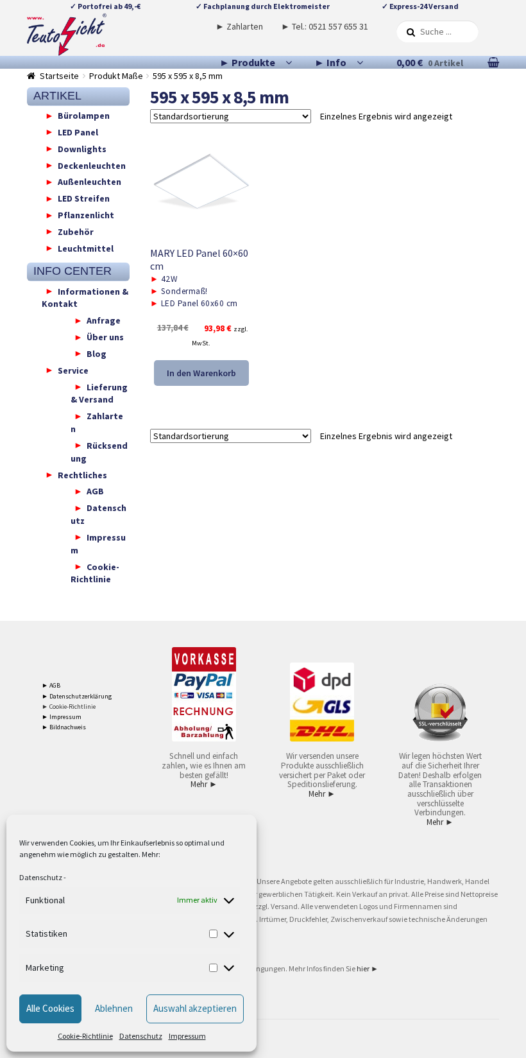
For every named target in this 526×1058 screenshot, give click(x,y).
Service (73, 370)
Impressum (187, 1036)
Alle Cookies (50, 1008)
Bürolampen (84, 115)
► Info (330, 62)
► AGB (51, 685)
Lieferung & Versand (99, 393)
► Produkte (247, 62)
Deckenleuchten (92, 165)
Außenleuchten (89, 181)
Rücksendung (99, 451)
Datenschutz (40, 877)
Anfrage (104, 320)
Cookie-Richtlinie (85, 1036)
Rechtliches (82, 474)
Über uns (105, 337)
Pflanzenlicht (86, 215)
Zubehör (76, 231)
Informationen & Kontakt (85, 297)
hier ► (367, 968)
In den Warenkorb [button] (201, 373)
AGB (95, 491)
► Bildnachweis (64, 727)
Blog (96, 353)
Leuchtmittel (86, 248)
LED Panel (78, 131)
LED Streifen (84, 198)
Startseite (59, 76)
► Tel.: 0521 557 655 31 (324, 26)
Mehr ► (204, 784)
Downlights (82, 148)
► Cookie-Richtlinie (69, 706)
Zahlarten (97, 422)
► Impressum (61, 717)
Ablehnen (114, 1008)
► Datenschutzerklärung (77, 696)
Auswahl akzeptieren (195, 1008)
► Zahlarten (239, 26)
